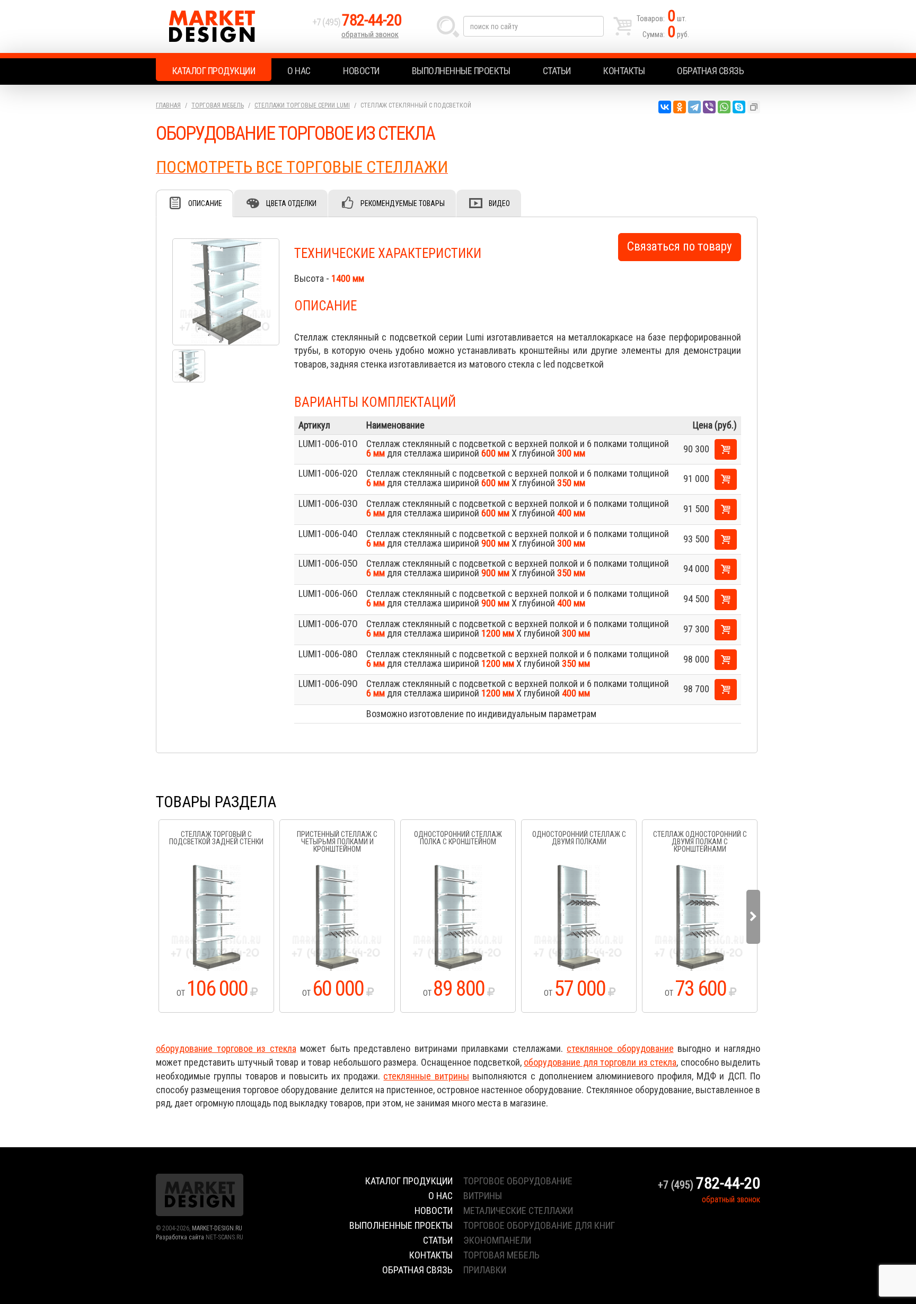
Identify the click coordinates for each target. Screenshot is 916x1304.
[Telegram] (694, 107)
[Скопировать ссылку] (753, 107)
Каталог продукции (214, 70)
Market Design (231, 26)
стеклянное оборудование (620, 1048)
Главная (168, 105)
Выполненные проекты (461, 70)
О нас (299, 70)
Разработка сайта (180, 1237)
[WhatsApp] (724, 107)
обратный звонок (370, 34)
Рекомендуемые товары (402, 203)
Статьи (557, 70)
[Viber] (709, 107)
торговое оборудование (517, 1180)
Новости (361, 70)
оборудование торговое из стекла (226, 1048)
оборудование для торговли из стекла (600, 1062)
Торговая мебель (217, 105)
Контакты (624, 70)
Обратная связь (710, 70)
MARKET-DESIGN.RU (217, 1228)
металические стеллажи (518, 1210)
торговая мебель (501, 1255)
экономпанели (497, 1240)
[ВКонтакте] (664, 107)
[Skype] (739, 107)
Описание (205, 203)
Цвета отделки (291, 203)
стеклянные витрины (426, 1076)
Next (753, 917)
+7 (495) (356, 22)
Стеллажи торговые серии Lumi (302, 105)
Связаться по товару (679, 246)
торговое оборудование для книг (539, 1225)
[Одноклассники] (679, 107)
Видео (499, 203)
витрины (482, 1195)
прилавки (484, 1269)
